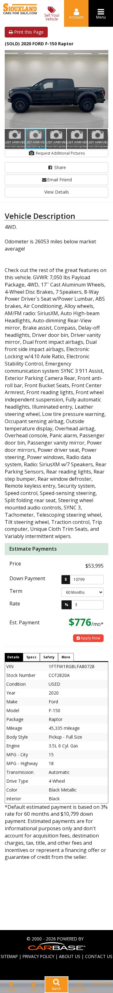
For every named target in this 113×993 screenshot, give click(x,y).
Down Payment (27, 578)
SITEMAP (9, 956)
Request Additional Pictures (60, 153)
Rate (14, 603)
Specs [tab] (31, 657)
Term (15, 590)
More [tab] (66, 657)
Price (15, 563)
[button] (103, 56)
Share (59, 167)
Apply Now (90, 638)
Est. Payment (24, 622)
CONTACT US (98, 956)
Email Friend (59, 180)
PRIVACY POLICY (38, 956)
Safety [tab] (49, 657)
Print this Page (28, 32)
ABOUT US (69, 956)
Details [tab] (13, 657)
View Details (56, 192)
